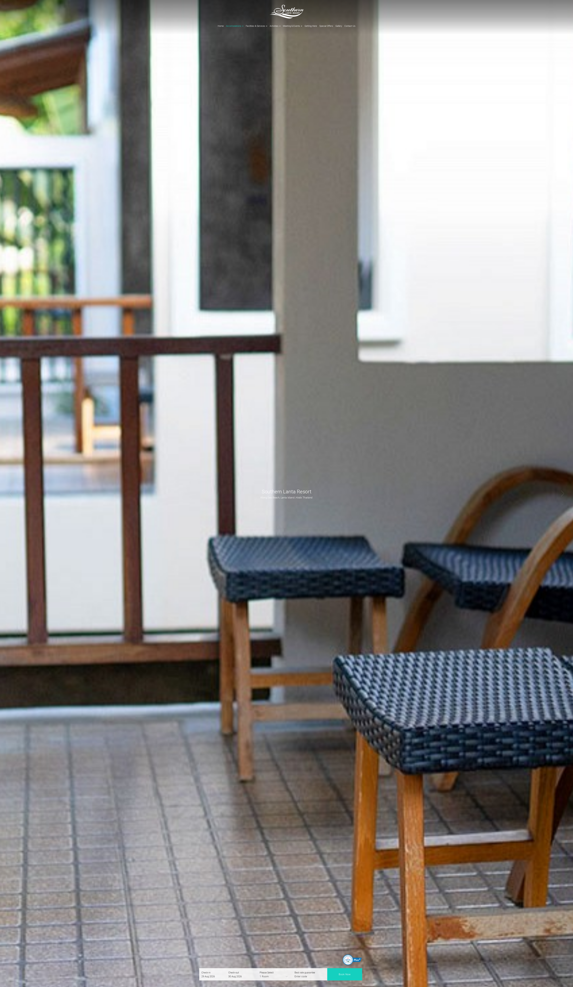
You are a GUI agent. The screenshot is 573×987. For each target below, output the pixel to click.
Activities (274, 25)
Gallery (338, 25)
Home (221, 25)
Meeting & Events (292, 25)
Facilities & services (256, 25)
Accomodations (234, 25)
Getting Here (311, 25)
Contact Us (349, 25)
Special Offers (326, 25)
